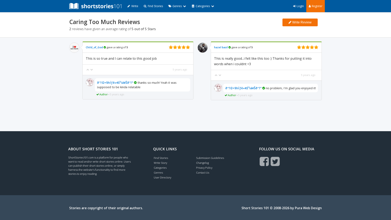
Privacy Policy (204, 167)
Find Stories (155, 6)
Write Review (301, 22)
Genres (158, 172)
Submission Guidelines (210, 158)
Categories (160, 167)
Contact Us (202, 172)
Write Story (160, 163)
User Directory (162, 177)
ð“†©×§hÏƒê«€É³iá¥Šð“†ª (115, 82)
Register (316, 6)
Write (134, 6)
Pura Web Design (308, 208)
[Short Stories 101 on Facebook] (264, 161)
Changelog (202, 163)
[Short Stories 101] (95, 6)
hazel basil (221, 47)
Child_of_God (94, 47)
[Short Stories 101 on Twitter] (275, 161)
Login (300, 6)
